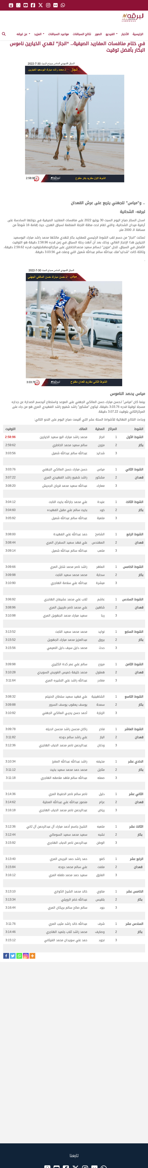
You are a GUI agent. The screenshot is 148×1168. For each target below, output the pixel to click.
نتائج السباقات (82, 34)
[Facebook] (6, 956)
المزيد (38, 34)
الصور (98, 34)
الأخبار (125, 34)
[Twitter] (13, 956)
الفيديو (111, 34)
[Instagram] (26, 956)
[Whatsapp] (19, 956)
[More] (32, 956)
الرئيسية (138, 34)
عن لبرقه (22, 34)
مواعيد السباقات (58, 34)
